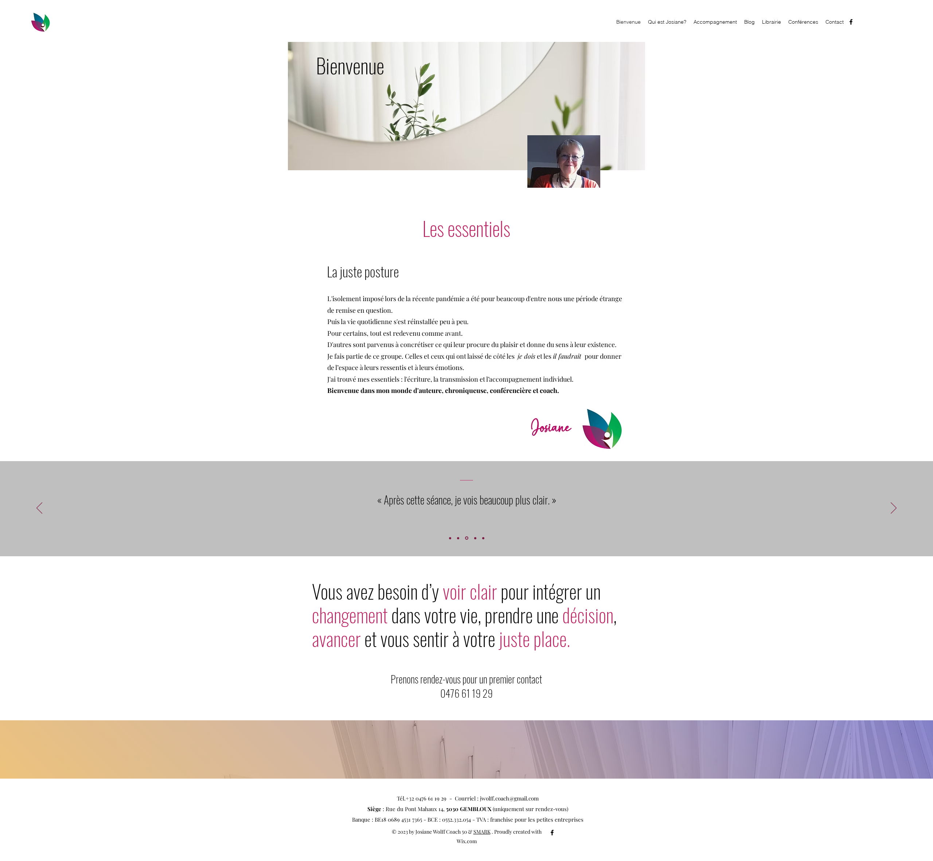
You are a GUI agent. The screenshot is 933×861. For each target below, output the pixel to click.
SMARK (482, 831)
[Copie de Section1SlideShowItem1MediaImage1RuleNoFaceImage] (458, 538)
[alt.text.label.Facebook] (851, 22)
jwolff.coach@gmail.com (509, 798)
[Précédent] (39, 508)
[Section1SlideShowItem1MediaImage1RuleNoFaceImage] (450, 538)
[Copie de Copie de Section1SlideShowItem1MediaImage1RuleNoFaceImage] (474, 538)
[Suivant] (894, 508)
